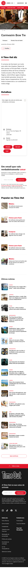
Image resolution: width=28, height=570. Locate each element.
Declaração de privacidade (5, 535)
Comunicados (5, 523)
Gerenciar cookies (6, 551)
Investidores (5, 526)
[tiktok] (7, 510)
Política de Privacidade (17, 185)
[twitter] (16, 510)
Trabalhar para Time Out (5, 530)
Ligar (7, 151)
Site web (17, 147)
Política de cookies (7, 539)
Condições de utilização (5, 543)
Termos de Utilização (6, 185)
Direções (8, 147)
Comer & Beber (20, 7)
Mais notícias (14, 456)
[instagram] (3, 510)
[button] (25, 100)
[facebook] (11, 510)
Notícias (3, 7)
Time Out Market (20, 523)
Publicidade (19, 520)
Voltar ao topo (15, 466)
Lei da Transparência (5, 547)
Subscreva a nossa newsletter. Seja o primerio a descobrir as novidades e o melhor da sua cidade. (13, 174)
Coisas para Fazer (11, 7)
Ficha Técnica (5, 520)
